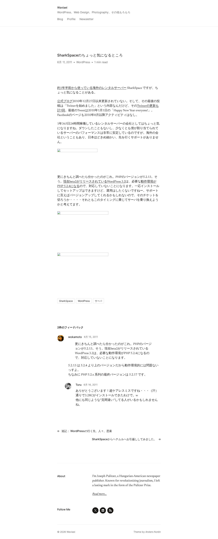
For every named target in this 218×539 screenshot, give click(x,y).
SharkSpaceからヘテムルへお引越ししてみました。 (124, 439)
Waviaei (62, 7)
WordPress (83, 62)
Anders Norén (153, 531)
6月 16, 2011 (91, 384)
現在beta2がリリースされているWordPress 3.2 (94, 181)
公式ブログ (65, 101)
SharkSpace (66, 300)
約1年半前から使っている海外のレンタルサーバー (91, 88)
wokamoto (75, 337)
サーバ (98, 300)
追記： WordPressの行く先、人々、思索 (86, 431)
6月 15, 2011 (91, 336)
